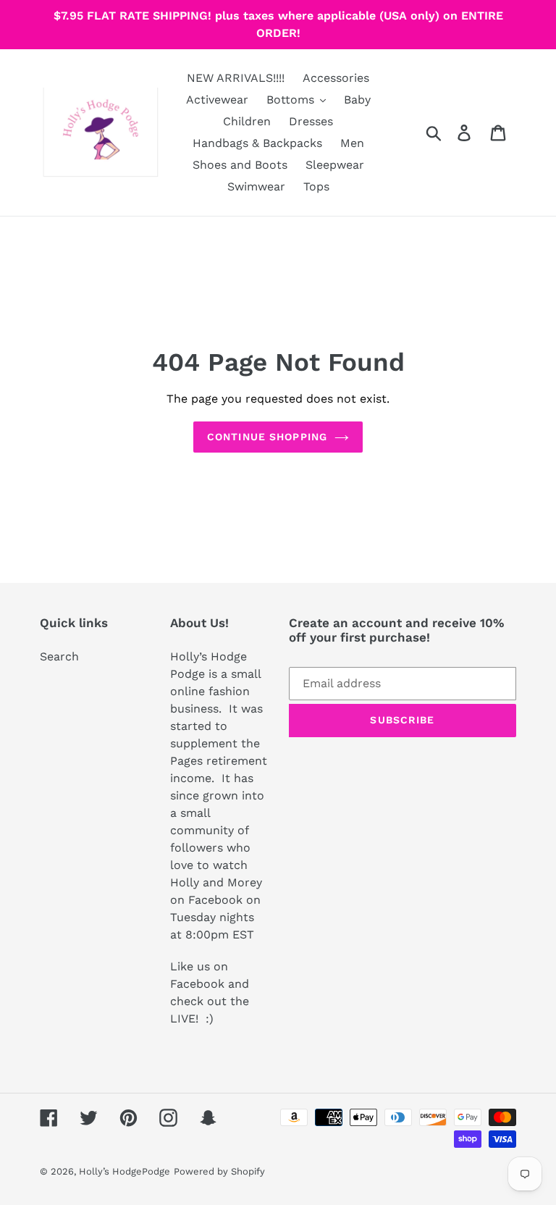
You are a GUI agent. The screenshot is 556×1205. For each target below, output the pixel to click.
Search (59, 656)
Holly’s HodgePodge (124, 1171)
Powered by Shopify (219, 1171)
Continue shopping (267, 436)
